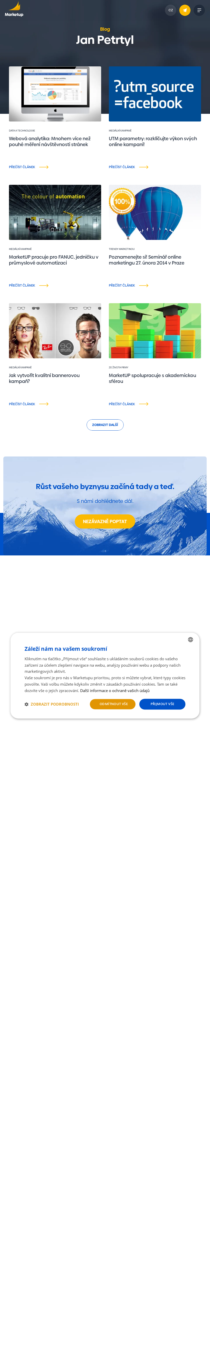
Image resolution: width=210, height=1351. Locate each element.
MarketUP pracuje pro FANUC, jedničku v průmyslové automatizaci (53, 260)
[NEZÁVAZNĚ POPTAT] (185, 10)
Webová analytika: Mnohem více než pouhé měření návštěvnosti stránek (50, 141)
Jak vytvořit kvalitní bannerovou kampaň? (44, 378)
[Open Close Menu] (199, 10)
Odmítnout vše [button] (114, 704)
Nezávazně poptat (105, 521)
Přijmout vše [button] (162, 704)
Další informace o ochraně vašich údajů (115, 690)
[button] (52, 704)
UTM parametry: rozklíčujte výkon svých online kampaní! (153, 141)
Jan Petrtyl (16, 154)
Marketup (14, 10)
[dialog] (105, 675)
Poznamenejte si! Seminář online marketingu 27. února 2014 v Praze (146, 260)
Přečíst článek (22, 167)
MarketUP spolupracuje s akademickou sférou (152, 378)
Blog (105, 29)
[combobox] (190, 639)
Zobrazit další (105, 424)
